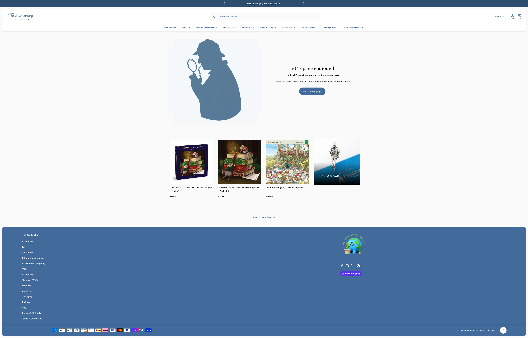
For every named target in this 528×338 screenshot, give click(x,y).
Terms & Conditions (31, 318)
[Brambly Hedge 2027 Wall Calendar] (287, 162)
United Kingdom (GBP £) (32, 330)
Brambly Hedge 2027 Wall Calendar (284, 187)
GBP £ (498, 16)
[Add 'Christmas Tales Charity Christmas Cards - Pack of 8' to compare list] (256, 153)
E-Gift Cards (27, 241)
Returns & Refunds (31, 313)
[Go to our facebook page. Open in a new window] (341, 265)
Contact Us (27, 252)
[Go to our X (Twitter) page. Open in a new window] (352, 265)
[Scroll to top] (503, 330)
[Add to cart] (208, 145)
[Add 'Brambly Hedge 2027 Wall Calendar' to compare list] (303, 153)
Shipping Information (32, 258)
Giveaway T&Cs (29, 280)
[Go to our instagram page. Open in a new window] (347, 265)
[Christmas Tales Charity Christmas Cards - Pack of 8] (239, 162)
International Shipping (33, 263)
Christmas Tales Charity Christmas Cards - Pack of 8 (239, 189)
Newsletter (26, 291)
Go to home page (312, 91)
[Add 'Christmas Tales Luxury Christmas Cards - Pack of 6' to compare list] (208, 153)
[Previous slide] (224, 3)
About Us (26, 285)
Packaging (26, 296)
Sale (23, 247)
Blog (23, 307)
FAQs (24, 269)
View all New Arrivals (264, 217)
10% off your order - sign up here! (279, 3)
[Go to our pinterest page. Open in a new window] (358, 265)
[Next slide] (303, 3)
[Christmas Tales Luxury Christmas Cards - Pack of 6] (191, 162)
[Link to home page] (354, 245)
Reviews (25, 302)
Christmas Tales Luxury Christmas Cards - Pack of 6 (191, 189)
